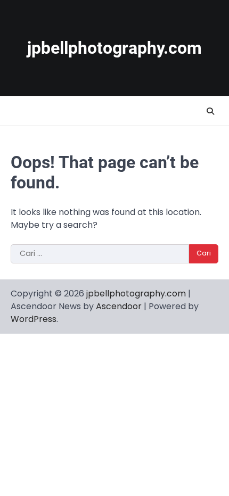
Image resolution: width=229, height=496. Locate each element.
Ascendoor (119, 306)
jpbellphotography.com (114, 48)
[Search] (210, 111)
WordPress (33, 319)
